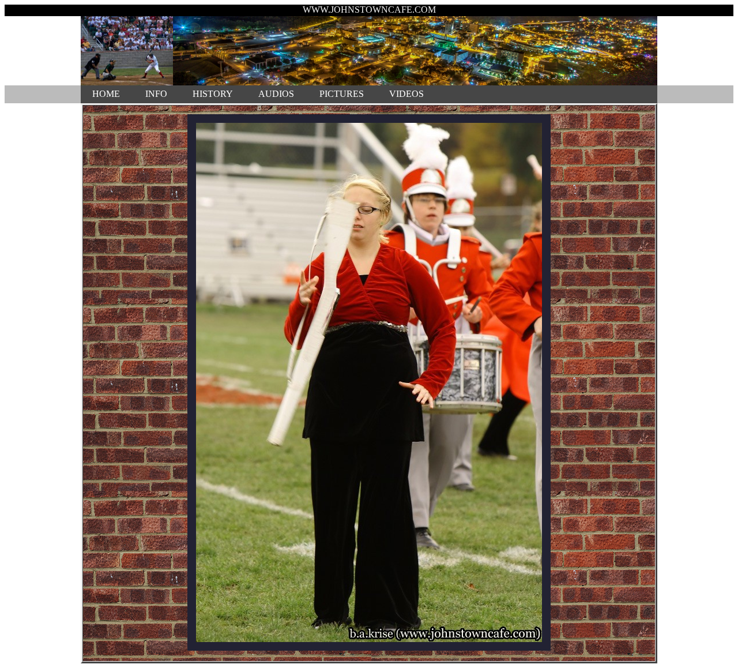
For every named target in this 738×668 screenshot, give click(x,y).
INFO (156, 94)
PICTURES (341, 94)
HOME (106, 94)
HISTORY (213, 94)
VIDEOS (406, 94)
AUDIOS (276, 94)
